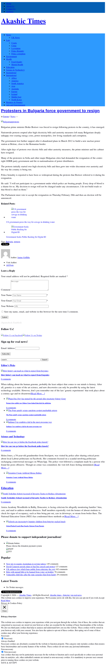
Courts (14, 43)
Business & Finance (14, 102)
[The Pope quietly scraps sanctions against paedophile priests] (31, 410)
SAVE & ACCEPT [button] (9, 662)
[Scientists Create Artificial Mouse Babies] (24, 473)
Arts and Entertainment (15, 105)
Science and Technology (13, 436)
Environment (11, 56)
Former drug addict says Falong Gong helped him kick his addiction (28, 403)
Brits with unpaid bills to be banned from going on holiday (30, 572)
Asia (13, 86)
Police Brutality (17, 51)
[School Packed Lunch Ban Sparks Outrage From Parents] (35, 521)
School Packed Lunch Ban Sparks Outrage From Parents (25, 526)
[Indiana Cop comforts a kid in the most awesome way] (29, 422)
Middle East (16, 96)
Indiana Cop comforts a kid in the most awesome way (24, 426)
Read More (5, 600)
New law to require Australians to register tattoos (26, 563)
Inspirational (11, 72)
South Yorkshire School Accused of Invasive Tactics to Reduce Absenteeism (34, 497)
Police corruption (18, 53)
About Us (10, 6)
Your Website (7, 306)
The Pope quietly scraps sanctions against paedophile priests (26, 415)
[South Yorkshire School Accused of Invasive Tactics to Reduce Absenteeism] (33, 493)
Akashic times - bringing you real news (66, 595)
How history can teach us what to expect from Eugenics (25, 374)
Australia (15, 88)
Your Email (6, 300)
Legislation (15, 48)
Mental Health (17, 64)
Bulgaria (9, 241)
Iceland (14, 94)
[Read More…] (38, 393)
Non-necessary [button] (7, 649)
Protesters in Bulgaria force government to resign (50, 110)
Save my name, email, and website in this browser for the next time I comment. (41, 311)
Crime (13, 45)
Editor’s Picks (8, 365)
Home (8, 3)
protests (17, 241)
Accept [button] (101, 597)
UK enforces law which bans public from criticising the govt (30, 569)
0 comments (6, 379)
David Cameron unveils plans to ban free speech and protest (30, 566)
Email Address (8, 348)
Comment (5, 289)
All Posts (10, 265)
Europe (14, 91)
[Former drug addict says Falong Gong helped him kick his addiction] (36, 398)
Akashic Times (23, 21)
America (14, 80)
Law (8, 40)
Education (10, 67)
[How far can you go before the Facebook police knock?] (24, 442)
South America (17, 83)
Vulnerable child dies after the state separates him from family (31, 574)
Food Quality (16, 61)
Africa (14, 78)
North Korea (16, 99)
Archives (9, 11)
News (8, 34)
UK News (15, 37)
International (11, 75)
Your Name (6, 295)
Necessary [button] (5, 635)
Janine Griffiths (23, 257)
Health (9, 59)
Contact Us (10, 8)
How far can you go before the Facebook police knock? (25, 446)
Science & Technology (15, 70)
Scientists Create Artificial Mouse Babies (19, 477)
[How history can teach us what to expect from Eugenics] (24, 370)
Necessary (8, 638)
